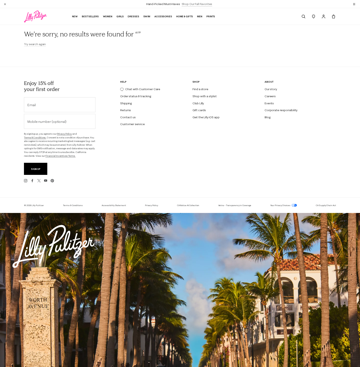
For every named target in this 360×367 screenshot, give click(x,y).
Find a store (200, 89)
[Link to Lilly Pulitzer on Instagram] (25, 180)
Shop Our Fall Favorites (197, 4)
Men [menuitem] (199, 16)
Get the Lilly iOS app (206, 117)
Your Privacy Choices (280, 205)
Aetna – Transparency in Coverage (234, 205)
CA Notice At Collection (188, 205)
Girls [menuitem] (120, 16)
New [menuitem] (75, 16)
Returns (125, 110)
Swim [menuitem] (146, 16)
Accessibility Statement (114, 205)
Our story (271, 89)
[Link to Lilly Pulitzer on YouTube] (45, 180)
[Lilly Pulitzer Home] (35, 16)
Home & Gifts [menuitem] (184, 16)
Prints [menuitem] (210, 16)
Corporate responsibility (281, 110)
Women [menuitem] (107, 16)
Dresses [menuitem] (133, 16)
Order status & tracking (135, 96)
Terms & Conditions (73, 205)
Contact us (127, 117)
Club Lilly (198, 103)
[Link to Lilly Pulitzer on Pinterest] (52, 180)
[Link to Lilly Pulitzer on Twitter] (39, 180)
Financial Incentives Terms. (60, 155)
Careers (270, 96)
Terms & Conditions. (35, 137)
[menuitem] (303, 16)
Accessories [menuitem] (163, 16)
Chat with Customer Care (142, 89)
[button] (354, 4)
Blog (267, 117)
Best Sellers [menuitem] (90, 16)
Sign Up (35, 168)
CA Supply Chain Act (326, 205)
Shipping (126, 103)
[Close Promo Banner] (5, 4)
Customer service (132, 124)
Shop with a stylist (204, 96)
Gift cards (199, 110)
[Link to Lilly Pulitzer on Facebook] (32, 180)
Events (269, 103)
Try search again (35, 44)
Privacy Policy (64, 133)
